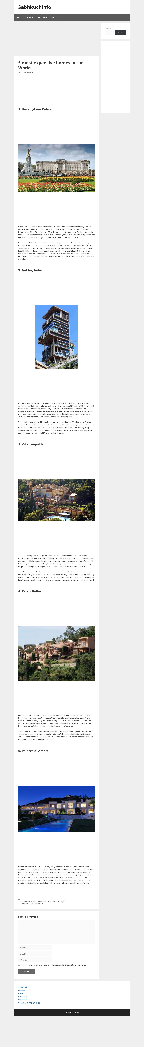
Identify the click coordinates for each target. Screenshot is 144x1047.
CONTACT (22, 990)
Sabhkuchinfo (34, 7)
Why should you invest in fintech (32, 904)
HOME (18, 17)
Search (108, 28)
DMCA (20, 993)
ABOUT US (22, 987)
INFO (22, 899)
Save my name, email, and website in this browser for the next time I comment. (53, 965)
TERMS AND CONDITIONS (29, 1003)
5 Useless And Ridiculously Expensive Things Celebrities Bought (43, 902)
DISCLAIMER (23, 996)
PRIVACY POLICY (24, 999)
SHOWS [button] (28, 17)
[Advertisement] (53, 38)
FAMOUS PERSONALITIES (46, 17)
